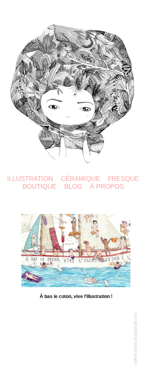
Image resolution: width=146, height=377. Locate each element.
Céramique (80, 178)
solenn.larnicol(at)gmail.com (135, 339)
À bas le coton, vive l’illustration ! (76, 296)
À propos (107, 186)
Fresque (123, 178)
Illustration (30, 178)
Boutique (39, 186)
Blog (73, 186)
